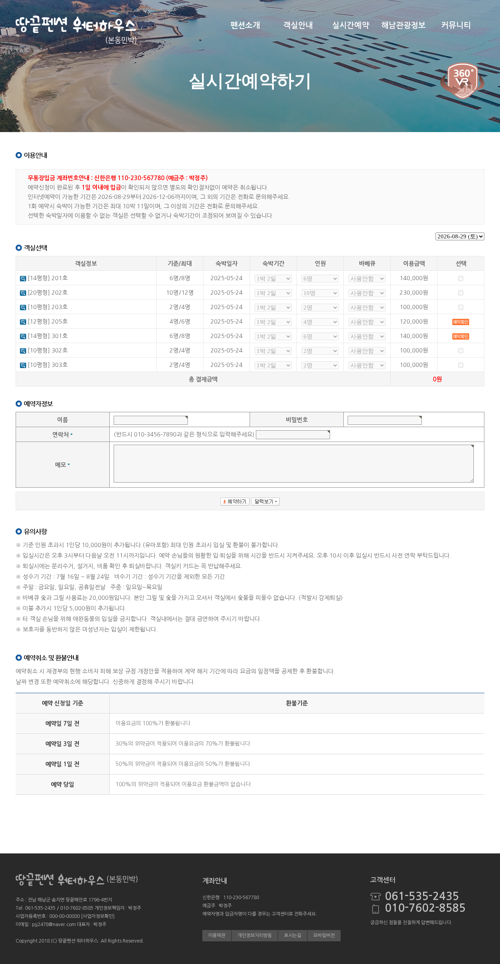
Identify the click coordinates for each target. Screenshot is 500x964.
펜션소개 (245, 25)
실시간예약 (350, 25)
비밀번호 (297, 420)
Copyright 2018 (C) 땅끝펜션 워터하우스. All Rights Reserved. (80, 941)
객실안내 (298, 25)
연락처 (60, 435)
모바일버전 (324, 935)
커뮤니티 (456, 25)
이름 (62, 420)
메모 (60, 465)
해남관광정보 (403, 25)
